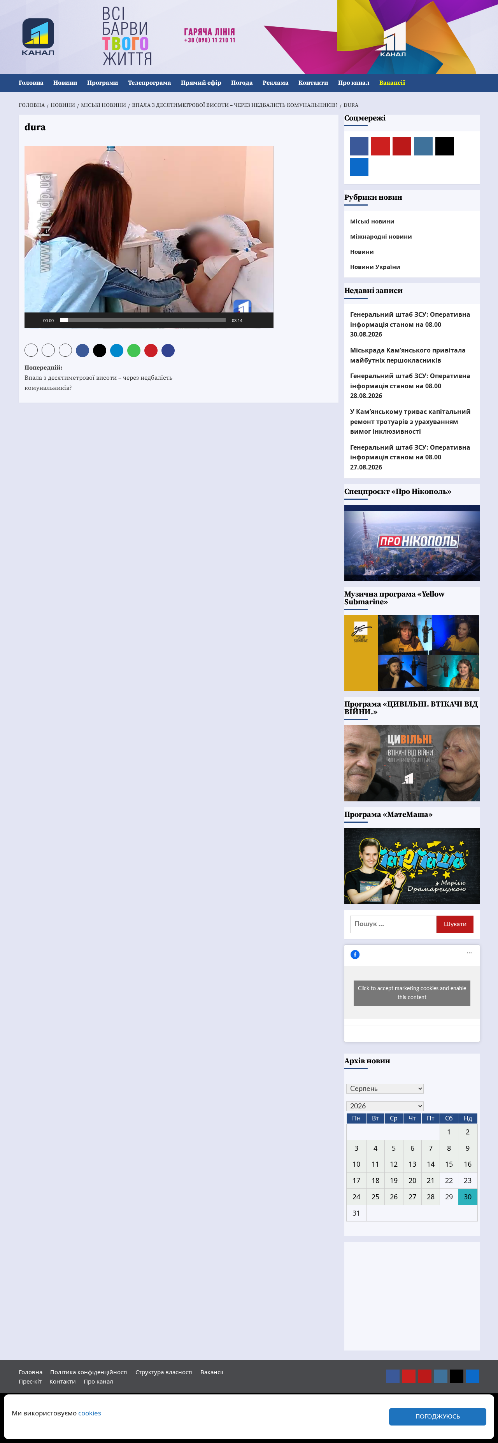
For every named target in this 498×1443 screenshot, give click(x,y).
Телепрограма (149, 83)
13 (412, 1164)
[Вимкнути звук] (251, 320)
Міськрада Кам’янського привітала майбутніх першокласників (408, 355)
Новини (65, 83)
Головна (31, 83)
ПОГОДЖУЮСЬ (438, 1417)
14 (431, 1164)
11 (375, 1164)
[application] (149, 237)
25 (375, 1196)
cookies (89, 1412)
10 (356, 1164)
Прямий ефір (201, 83)
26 (394, 1196)
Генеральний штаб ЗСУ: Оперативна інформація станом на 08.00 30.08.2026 (410, 324)
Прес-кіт (30, 1381)
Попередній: (98, 377)
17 (356, 1180)
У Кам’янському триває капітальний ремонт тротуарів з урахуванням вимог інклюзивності (410, 421)
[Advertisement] (412, 1296)
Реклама (276, 83)
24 (356, 1196)
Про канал (354, 83)
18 (375, 1180)
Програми (102, 83)
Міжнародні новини (381, 236)
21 (431, 1180)
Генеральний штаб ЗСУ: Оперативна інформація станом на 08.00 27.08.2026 (410, 457)
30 (468, 1196)
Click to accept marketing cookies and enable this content (412, 993)
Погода (242, 83)
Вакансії (392, 83)
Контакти (313, 83)
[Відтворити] (35, 320)
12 (394, 1164)
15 (449, 1164)
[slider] (143, 320)
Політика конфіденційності (89, 1372)
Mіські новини (372, 221)
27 (412, 1196)
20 (412, 1180)
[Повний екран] (263, 320)
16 (468, 1164)
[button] (475, 83)
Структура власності (164, 1372)
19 (394, 1180)
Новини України (375, 266)
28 (431, 1196)
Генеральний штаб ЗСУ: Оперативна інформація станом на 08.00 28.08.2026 (410, 386)
